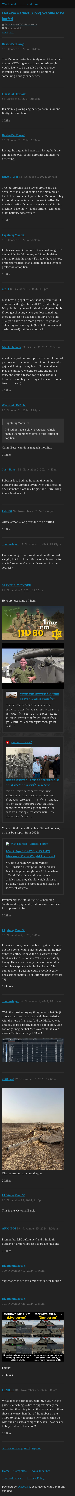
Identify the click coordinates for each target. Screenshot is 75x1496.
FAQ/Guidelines (40, 1470)
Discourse (24, 1486)
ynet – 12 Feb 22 (21, 742)
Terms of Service (12, 1478)
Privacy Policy (36, 1478)
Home (6, 1470)
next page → (32, 1448)
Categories (20, 1470)
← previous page (12, 1448)
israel (5, 32)
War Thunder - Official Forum (29, 843)
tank (11, 32)
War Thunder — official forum (21, 4)
